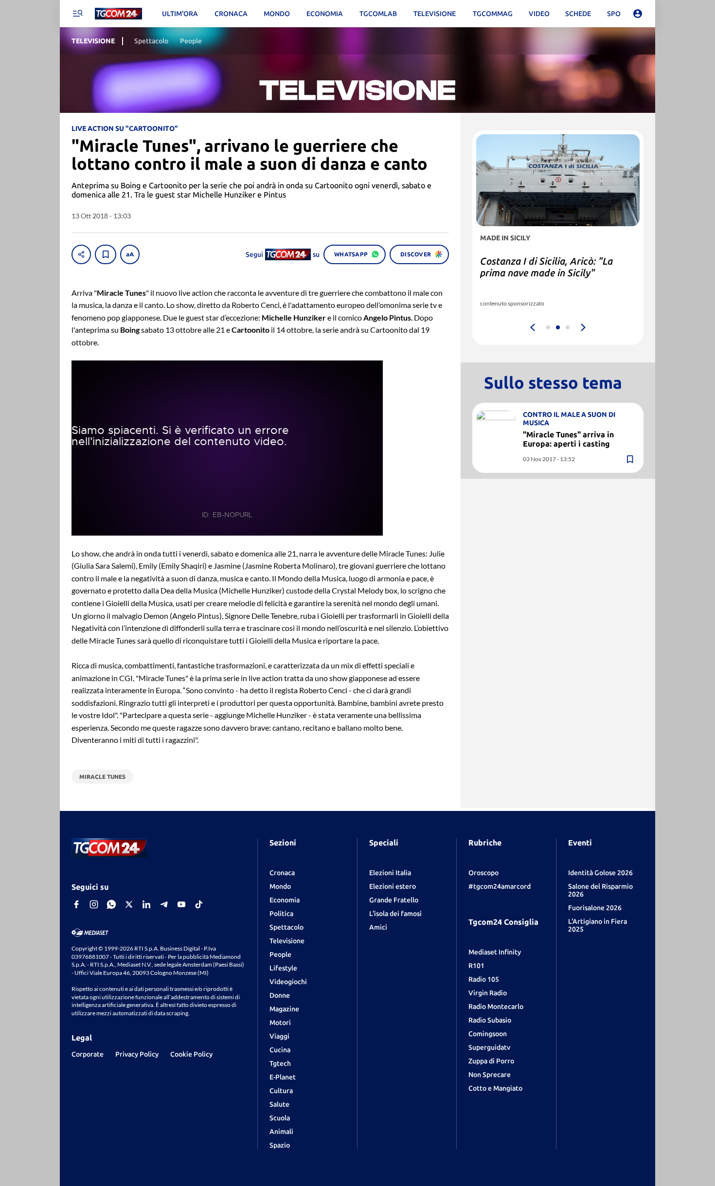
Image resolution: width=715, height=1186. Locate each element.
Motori (280, 1022)
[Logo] (118, 14)
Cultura (281, 1091)
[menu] (77, 13)
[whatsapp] (111, 904)
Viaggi (279, 1036)
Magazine (284, 1009)
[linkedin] (146, 904)
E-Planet (282, 1077)
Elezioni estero (392, 886)
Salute (279, 1104)
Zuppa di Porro (491, 1061)
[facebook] (76, 904)
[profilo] (637, 13)
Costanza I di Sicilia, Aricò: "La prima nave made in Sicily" (546, 266)
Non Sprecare (489, 1074)
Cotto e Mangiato (495, 1088)
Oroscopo (483, 873)
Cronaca (282, 873)
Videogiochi (288, 982)
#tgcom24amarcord (499, 886)
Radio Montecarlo (495, 1006)
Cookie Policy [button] (191, 1054)
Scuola (279, 1118)
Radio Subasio (489, 1020)
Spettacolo (286, 927)
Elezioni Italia (390, 873)
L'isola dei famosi (395, 913)
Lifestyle (283, 968)
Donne (279, 995)
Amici (378, 927)
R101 (476, 966)
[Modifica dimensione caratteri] (130, 254)
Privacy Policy (137, 1054)
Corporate (88, 1054)
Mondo (280, 886)
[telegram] (164, 904)
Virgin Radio (487, 993)
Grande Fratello (393, 900)
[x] (129, 904)
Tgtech (280, 1063)
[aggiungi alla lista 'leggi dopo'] (105, 254)
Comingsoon (487, 1034)
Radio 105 (483, 979)
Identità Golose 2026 (600, 873)
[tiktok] (199, 904)
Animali (281, 1131)
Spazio (279, 1145)
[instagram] (94, 904)
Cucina (279, 1050)
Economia (284, 900)
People (280, 954)
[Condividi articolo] (81, 254)
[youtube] (181, 904)
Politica (281, 913)
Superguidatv (489, 1047)
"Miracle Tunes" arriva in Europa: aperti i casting (568, 439)
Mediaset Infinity (494, 952)
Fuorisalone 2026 (595, 908)
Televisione (286, 941)
